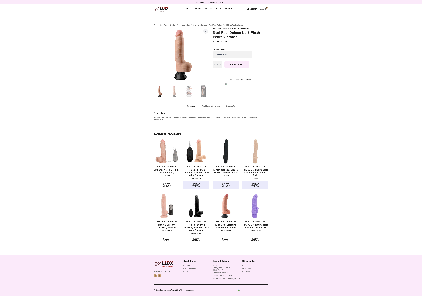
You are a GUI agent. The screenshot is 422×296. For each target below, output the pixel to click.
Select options (167, 185)
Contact (228, 9)
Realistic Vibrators (199, 25)
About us (197, 9)
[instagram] (159, 275)
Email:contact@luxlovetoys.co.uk (226, 279)
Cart (244, 265)
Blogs (218, 9)
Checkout (246, 271)
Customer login (189, 268)
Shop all (208, 9)
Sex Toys (163, 25)
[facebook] (155, 275)
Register (186, 265)
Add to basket (237, 64)
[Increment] (220, 64)
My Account (246, 268)
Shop (156, 25)
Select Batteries (219, 49)
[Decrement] (214, 64)
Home (188, 9)
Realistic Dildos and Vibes (180, 25)
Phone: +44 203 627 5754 (223, 276)
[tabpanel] (211, 116)
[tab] (191, 106)
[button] (205, 31)
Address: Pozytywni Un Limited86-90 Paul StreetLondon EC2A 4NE (221, 269)
